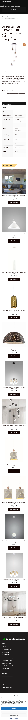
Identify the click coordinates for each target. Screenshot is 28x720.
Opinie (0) (5, 107)
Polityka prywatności (14, 718)
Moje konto (4, 673)
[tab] (14, 103)
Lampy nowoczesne (20, 93)
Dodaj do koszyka (14, 202)
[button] (26, 695)
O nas (3, 684)
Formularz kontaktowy (7, 676)
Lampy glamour (14, 16)
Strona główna (6, 16)
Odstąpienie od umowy (7, 681)
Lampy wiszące (5, 94)
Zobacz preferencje (14, 715)
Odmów (14, 712)
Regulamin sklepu (6, 679)
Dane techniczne (7, 104)
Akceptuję (14, 708)
